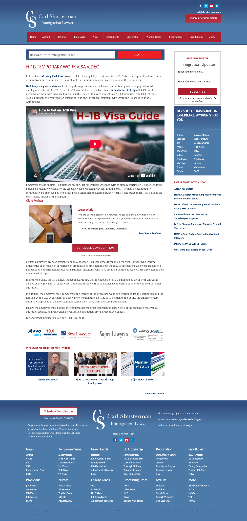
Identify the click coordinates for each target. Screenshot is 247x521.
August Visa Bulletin (183, 189)
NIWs (29, 501)
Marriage (181, 163)
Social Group (162, 493)
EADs (93, 474)
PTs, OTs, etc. (65, 501)
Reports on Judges (165, 466)
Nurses (197, 163)
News (30, 449)
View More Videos (154, 393)
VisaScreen (64, 489)
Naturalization (131, 455)
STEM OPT (96, 489)
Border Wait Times (133, 501)
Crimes (159, 462)
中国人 (180, 147)
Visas (95, 37)
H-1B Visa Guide (66, 458)
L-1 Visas (63, 466)
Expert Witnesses (165, 497)
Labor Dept (129, 489)
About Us (47, 37)
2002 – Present (196, 455)
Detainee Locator (165, 470)
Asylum (161, 480)
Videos (180, 155)
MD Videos (31, 493)
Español (181, 139)
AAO (126, 493)
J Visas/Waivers (66, 462)
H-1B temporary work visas (41, 86)
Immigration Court (36, 470)
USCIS (29, 458)
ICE (28, 462)
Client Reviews (201, 139)
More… (194, 480)
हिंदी (178, 143)
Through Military (132, 466)
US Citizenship (133, 449)
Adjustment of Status (102, 470)
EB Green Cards (201, 143)
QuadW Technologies (190, 419)
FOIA (191, 489)
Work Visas (182, 151)
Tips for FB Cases (197, 470)
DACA (196, 171)
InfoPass (198, 155)
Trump (180, 135)
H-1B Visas (96, 493)
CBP (28, 466)
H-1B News (199, 147)
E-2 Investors (65, 455)
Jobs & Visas (64, 485)
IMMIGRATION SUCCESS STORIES (190, 244)
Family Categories (198, 466)
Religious (161, 489)
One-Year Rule (163, 501)
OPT (93, 485)
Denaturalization (132, 470)
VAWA (192, 501)
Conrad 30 (31, 489)
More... (212, 37)
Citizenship (132, 37)
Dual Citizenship (132, 474)
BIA (158, 474)
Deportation (175, 37)
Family (180, 171)
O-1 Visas (63, 470)
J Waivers (31, 485)
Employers (79, 37)
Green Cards (112, 37)
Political (160, 485)
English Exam (65, 493)
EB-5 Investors (98, 466)
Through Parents (132, 462)
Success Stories (201, 135)
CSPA (196, 151)
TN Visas (62, 474)
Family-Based (98, 462)
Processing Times (136, 480)
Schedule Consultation (58, 411)
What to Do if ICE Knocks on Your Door (193, 249)
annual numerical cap (123, 90)
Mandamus (199, 167)
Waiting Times (153, 37)
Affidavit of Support (199, 485)
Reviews (61, 37)
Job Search (31, 497)
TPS (190, 497)
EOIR (28, 474)
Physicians (199, 159)
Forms (180, 167)
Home (33, 37)
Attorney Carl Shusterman (56, 76)
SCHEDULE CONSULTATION (203, 18)
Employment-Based (101, 458)
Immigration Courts (166, 455)
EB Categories (196, 458)
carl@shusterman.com (208, 12)
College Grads (100, 480)
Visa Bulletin (196, 37)
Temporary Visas (69, 449)
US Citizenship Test (133, 458)
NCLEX (62, 497)
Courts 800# (162, 458)
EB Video (193, 462)
